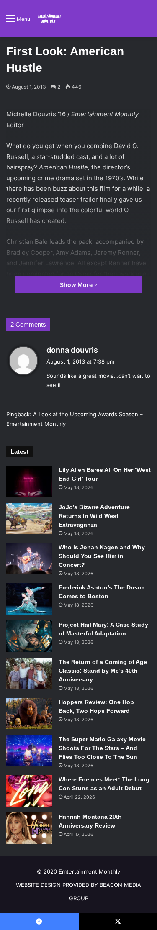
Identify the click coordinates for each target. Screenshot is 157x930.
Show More (77, 284)
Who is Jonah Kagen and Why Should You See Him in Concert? (102, 556)
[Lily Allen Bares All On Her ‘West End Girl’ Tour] (29, 481)
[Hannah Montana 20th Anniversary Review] (29, 828)
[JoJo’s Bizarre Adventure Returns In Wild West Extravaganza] (29, 518)
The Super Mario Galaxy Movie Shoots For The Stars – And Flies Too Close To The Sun (102, 748)
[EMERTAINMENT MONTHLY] (49, 18)
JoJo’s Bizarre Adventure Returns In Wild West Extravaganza (94, 516)
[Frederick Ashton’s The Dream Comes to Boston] (29, 599)
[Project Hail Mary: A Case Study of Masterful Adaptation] (29, 636)
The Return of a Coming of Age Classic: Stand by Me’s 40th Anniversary (103, 670)
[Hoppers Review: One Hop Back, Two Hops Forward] (29, 713)
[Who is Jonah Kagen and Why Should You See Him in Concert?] (29, 558)
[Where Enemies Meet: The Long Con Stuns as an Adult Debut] (29, 791)
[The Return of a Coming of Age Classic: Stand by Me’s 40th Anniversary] (29, 673)
